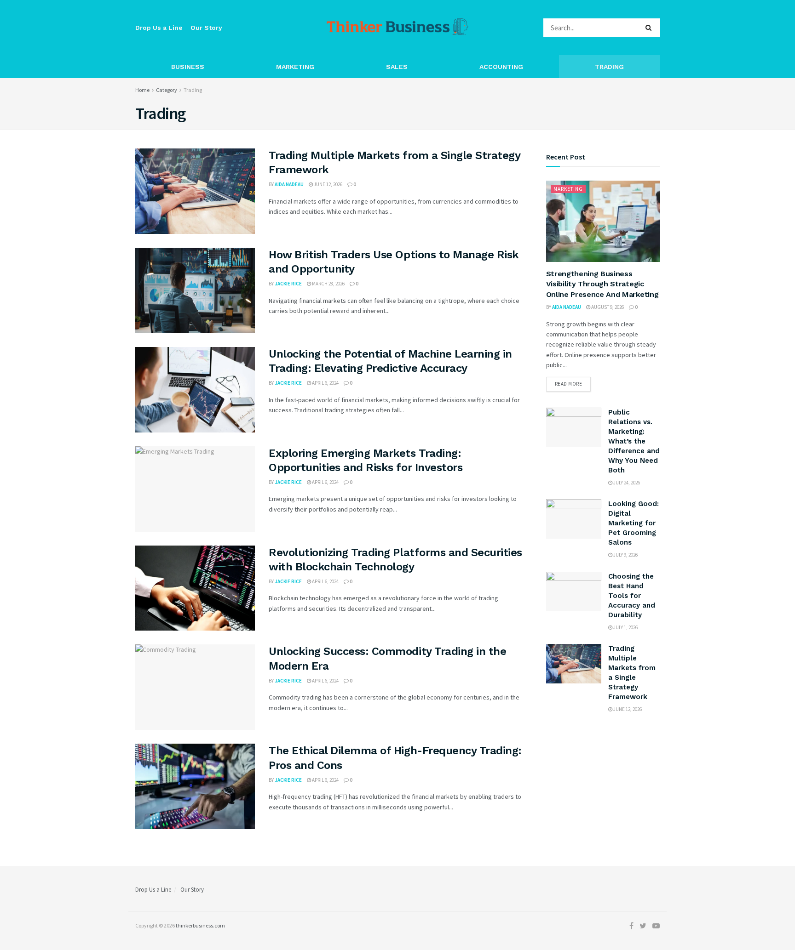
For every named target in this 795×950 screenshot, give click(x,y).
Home (142, 89)
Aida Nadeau (289, 184)
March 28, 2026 (328, 283)
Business (187, 66)
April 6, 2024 (325, 383)
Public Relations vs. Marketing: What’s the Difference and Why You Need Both (634, 441)
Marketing (295, 66)
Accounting (501, 66)
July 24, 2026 (626, 482)
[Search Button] (650, 27)
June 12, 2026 (327, 184)
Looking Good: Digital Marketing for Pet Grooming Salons (633, 523)
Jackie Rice (288, 283)
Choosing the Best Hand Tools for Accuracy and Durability (631, 595)
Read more (568, 384)
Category (166, 89)
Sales (397, 66)
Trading (609, 66)
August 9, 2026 (607, 307)
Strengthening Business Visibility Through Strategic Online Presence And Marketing (602, 284)
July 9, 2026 (625, 555)
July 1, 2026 (625, 627)
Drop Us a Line (159, 27)
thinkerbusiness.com (200, 925)
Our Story (206, 27)
